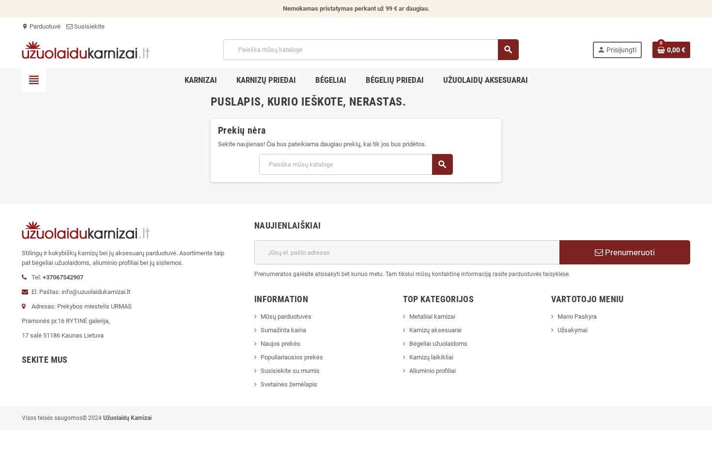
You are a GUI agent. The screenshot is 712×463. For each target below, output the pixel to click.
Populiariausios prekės (292, 357)
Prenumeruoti (629, 252)
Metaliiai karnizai (432, 316)
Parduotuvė (41, 26)
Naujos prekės (280, 343)
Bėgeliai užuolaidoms (438, 343)
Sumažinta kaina (283, 330)
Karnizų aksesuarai (435, 330)
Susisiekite (89, 26)
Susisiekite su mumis (290, 370)
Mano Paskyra (577, 316)
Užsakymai (572, 330)
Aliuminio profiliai (432, 370)
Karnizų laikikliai (431, 357)
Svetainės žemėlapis (289, 384)
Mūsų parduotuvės (286, 316)
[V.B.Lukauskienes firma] (86, 49)
